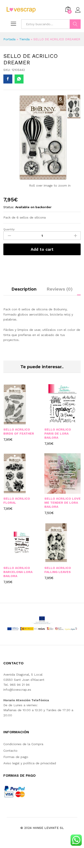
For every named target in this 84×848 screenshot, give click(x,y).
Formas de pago (15, 757)
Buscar (75, 24)
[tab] (24, 291)
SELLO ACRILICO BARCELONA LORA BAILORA (17, 572)
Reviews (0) (60, 289)
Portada (9, 39)
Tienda (24, 39)
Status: (8, 207)
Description (24, 289)
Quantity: (9, 229)
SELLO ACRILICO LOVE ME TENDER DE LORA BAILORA (62, 502)
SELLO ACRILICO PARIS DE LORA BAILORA (57, 433)
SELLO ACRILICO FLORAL (16, 500)
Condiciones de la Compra (23, 744)
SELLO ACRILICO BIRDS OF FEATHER (18, 431)
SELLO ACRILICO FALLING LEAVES (57, 570)
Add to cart (42, 249)
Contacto (10, 750)
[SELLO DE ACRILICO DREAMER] (7, 78)
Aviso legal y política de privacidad (29, 763)
